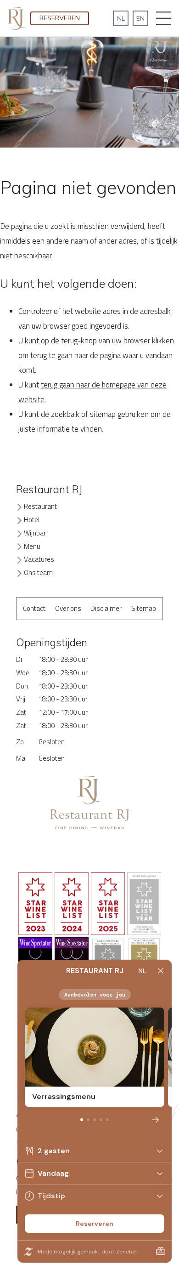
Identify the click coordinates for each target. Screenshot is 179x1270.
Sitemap (143, 608)
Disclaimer (106, 608)
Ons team (38, 572)
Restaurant (40, 506)
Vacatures (39, 559)
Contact (34, 608)
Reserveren (59, 18)
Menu (32, 546)
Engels (140, 18)
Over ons (68, 608)
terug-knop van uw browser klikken (117, 341)
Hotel (31, 519)
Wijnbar (35, 533)
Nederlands (121, 18)
